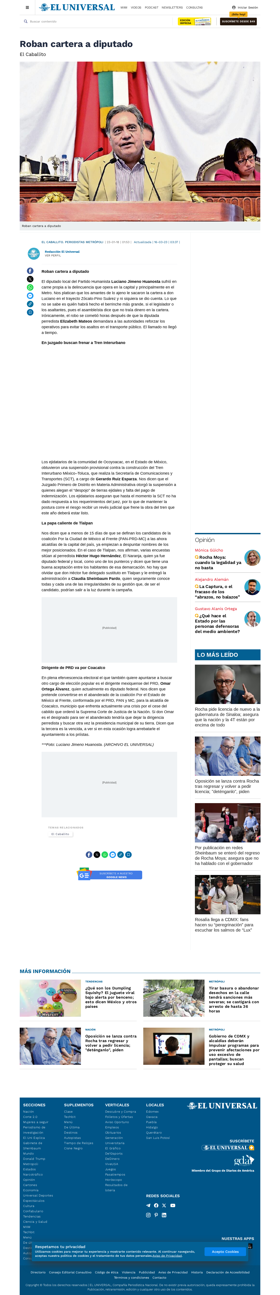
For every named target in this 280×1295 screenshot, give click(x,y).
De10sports (114, 1153)
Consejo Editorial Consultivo (70, 1272)
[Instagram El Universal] (148, 1215)
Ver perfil (53, 255)
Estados (29, 1169)
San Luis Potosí (158, 1137)
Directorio (38, 1272)
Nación (28, 1111)
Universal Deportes (38, 1195)
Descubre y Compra (120, 1111)
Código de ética (106, 1272)
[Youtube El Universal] (173, 1206)
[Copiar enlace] (30, 304)
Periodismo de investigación (34, 1130)
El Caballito (60, 834)
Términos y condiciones (131, 1277)
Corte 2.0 (30, 1117)
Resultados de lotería (116, 1187)
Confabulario (33, 1211)
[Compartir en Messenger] (30, 295)
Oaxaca (152, 1117)
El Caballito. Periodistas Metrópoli (72, 242)
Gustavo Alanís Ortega (216, 608)
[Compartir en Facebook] (30, 271)
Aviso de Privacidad (173, 1272)
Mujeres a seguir (36, 1122)
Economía (31, 1190)
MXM (124, 7)
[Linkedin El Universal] (164, 1215)
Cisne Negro (73, 1148)
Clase (68, 1111)
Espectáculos (33, 1200)
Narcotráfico (33, 1174)
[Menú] (27, 7)
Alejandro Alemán (212, 579)
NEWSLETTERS (172, 7)
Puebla (151, 1122)
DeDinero (112, 1158)
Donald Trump (34, 1158)
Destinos (71, 1132)
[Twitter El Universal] (164, 1206)
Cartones (30, 1185)
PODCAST (151, 7)
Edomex (152, 1111)
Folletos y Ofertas (119, 1117)
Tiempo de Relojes (78, 1143)
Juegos (110, 1169)
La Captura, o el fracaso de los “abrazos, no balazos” (217, 592)
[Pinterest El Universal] (156, 1215)
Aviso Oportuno (117, 1122)
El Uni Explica (34, 1137)
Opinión (204, 539)
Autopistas (72, 1137)
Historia (197, 1272)
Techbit (29, 1232)
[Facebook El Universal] (156, 1206)
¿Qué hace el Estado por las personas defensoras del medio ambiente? (217, 623)
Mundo (28, 1153)
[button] (238, 21)
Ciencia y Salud (35, 1221)
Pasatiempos (115, 1174)
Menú (27, 1237)
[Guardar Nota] (30, 312)
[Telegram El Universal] (148, 1206)
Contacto (159, 1277)
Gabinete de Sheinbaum (32, 1145)
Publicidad (147, 1272)
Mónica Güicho (209, 550)
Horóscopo (113, 1179)
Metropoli (30, 1164)
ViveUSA (111, 1164)
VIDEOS (136, 7)
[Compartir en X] (30, 279)
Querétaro (154, 1132)
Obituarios (113, 1132)
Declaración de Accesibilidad (228, 1272)
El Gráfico (113, 1148)
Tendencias (32, 1216)
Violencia (128, 1272)
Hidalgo (152, 1127)
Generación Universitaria (115, 1140)
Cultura (29, 1206)
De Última (72, 1127)
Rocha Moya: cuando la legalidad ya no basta (218, 562)
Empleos (112, 1127)
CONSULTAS (194, 7)
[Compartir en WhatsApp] (30, 287)
